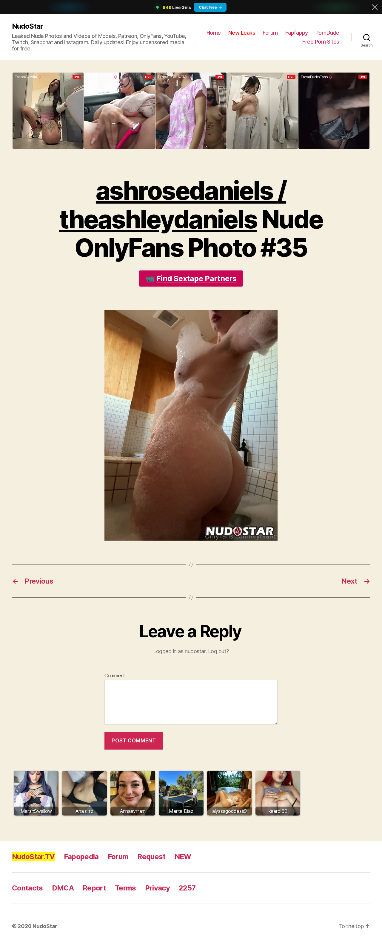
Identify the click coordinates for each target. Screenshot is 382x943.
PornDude (327, 33)
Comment (114, 676)
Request (151, 856)
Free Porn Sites (320, 42)
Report (94, 888)
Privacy (157, 888)
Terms (125, 888)
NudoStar (27, 26)
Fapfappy (296, 33)
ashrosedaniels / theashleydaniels (172, 205)
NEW (183, 856)
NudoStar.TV (33, 856)
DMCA (63, 888)
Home (214, 33)
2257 (187, 888)
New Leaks (241, 33)
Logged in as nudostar (179, 651)
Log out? (218, 651)
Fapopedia (81, 856)
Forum (270, 33)
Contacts (27, 888)
